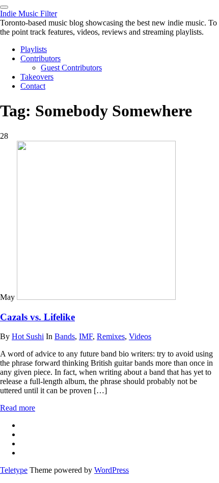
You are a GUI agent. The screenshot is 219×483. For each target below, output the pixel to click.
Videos (140, 336)
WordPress (111, 470)
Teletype (14, 470)
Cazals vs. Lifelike (37, 317)
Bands (64, 336)
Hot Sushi (28, 336)
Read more (17, 407)
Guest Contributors (71, 67)
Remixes (111, 336)
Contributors (40, 58)
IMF (86, 336)
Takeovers (36, 76)
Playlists (33, 49)
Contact (32, 86)
